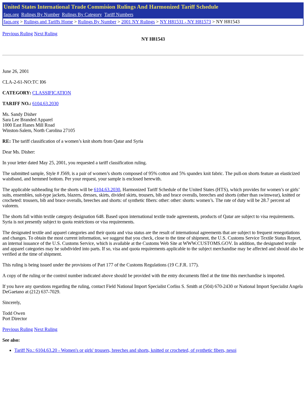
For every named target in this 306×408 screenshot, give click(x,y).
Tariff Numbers (118, 14)
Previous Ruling (17, 33)
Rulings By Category (82, 14)
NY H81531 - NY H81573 (185, 21)
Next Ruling (45, 33)
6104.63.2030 (45, 103)
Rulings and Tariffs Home (48, 21)
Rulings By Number (40, 14)
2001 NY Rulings (138, 21)
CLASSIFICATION (51, 92)
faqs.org (11, 14)
